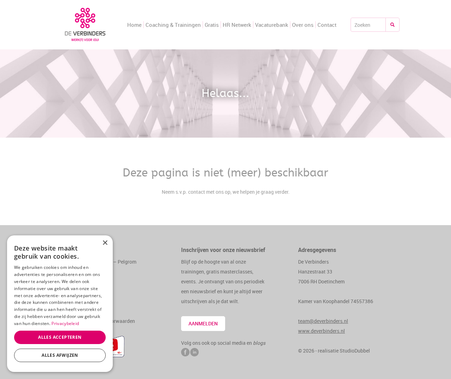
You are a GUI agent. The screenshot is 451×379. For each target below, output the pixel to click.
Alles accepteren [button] (59, 337)
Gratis (212, 24)
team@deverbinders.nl (323, 321)
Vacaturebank (271, 24)
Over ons (303, 24)
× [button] (104, 243)
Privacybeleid (65, 323)
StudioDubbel (355, 350)
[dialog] (60, 303)
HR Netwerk (237, 24)
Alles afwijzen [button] (60, 355)
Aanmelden (203, 323)
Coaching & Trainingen (173, 24)
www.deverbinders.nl (321, 330)
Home (134, 24)
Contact (326, 24)
